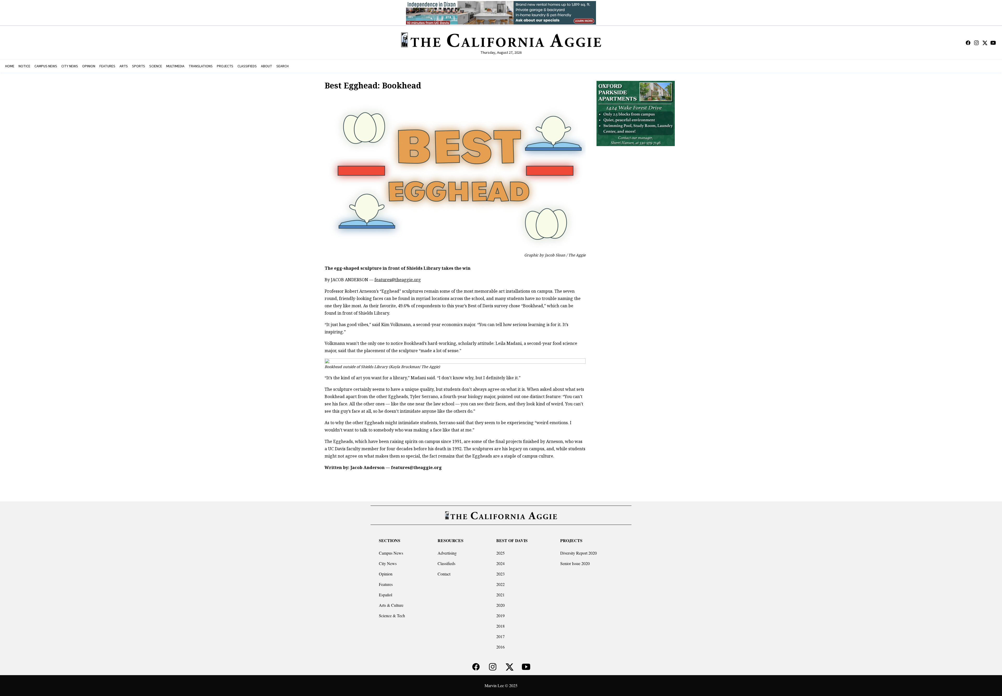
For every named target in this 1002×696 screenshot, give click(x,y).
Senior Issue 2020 (575, 563)
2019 (500, 615)
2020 (500, 605)
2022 (500, 584)
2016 (500, 647)
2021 (500, 594)
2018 (500, 626)
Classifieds (446, 563)
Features (386, 584)
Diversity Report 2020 (578, 553)
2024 (500, 563)
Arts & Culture (391, 605)
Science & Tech (392, 615)
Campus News (391, 553)
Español (385, 594)
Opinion (385, 574)
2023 (500, 574)
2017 (500, 636)
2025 (500, 553)
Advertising (447, 553)
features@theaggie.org (397, 280)
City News (388, 563)
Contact (444, 574)
